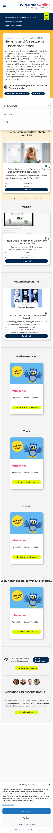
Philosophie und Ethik (25, 17)
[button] (49, 784)
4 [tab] (25, 198)
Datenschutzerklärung (28, 830)
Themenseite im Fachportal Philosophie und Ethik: (23, 38)
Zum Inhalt (26, 189)
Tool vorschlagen (27, 482)
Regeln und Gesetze (13, 25)
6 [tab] (33, 198)
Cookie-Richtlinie (14, 830)
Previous (2, 167)
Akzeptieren (26, 811)
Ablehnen (26, 818)
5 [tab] (29, 198)
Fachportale (9, 17)
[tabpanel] (26, 167)
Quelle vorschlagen (28, 557)
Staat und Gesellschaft (13, 21)
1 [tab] (14, 198)
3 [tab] (22, 198)
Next (49, 167)
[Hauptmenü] (4, 6)
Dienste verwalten (8, 805)
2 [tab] (18, 198)
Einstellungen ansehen (26, 824)
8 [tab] (40, 198)
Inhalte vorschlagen (28, 407)
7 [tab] (36, 198)
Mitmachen (28, 712)
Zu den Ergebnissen (40, 659)
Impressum (40, 830)
